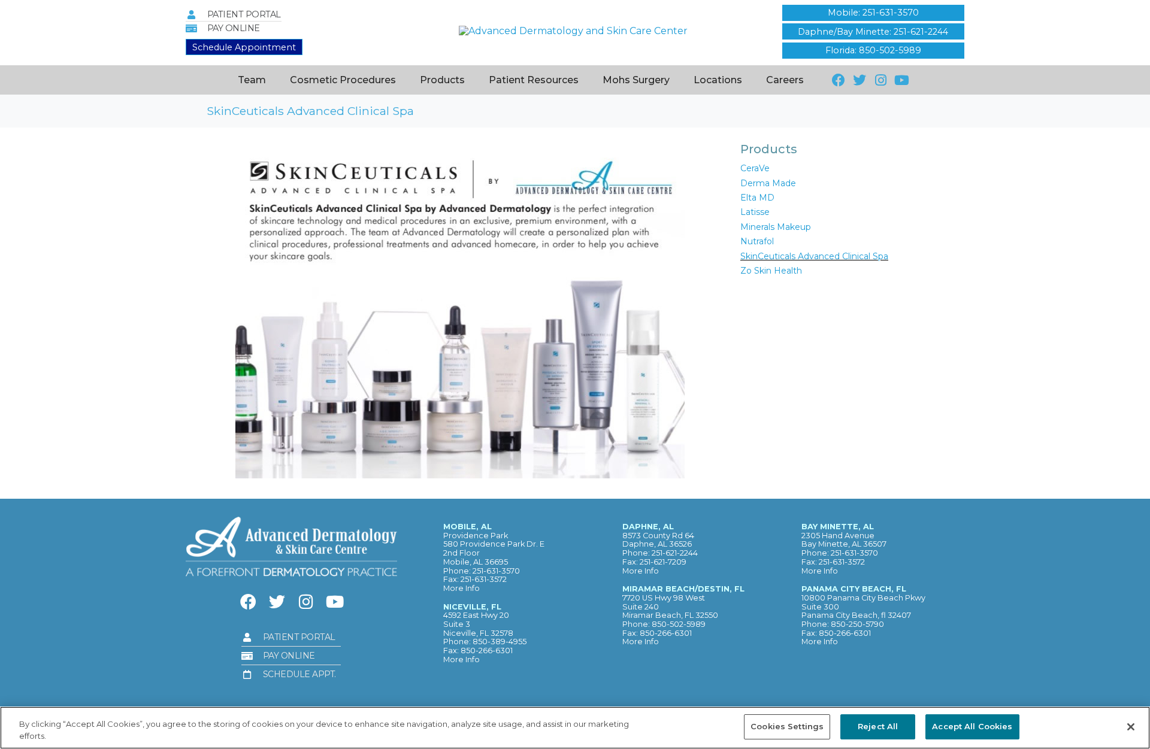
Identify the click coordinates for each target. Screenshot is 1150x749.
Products (442, 80)
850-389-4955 (499, 641)
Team (252, 80)
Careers (785, 80)
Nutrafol (757, 241)
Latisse (755, 212)
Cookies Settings (787, 726)
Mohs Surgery (636, 80)
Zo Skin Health (771, 270)
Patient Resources (534, 80)
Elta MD (757, 197)
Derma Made (768, 183)
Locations (718, 80)
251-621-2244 (675, 552)
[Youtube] (901, 79)
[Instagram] (880, 79)
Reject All (878, 726)
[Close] (1131, 727)
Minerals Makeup (775, 227)
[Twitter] (859, 79)
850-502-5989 (679, 624)
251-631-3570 (496, 570)
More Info (461, 588)
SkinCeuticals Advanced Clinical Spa (814, 256)
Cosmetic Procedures (343, 80)
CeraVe (755, 168)
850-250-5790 (857, 624)
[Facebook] (838, 79)
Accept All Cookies (972, 726)
